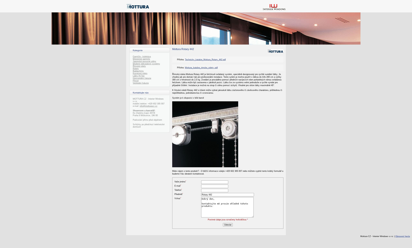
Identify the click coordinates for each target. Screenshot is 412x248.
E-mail (177, 186)
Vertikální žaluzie (141, 83)
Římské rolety (139, 66)
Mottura (176, 49)
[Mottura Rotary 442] (205, 166)
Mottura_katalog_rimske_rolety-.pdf (201, 67)
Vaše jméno (180, 181)
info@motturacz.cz (148, 106)
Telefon (178, 190)
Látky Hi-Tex (139, 76)
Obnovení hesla (402, 236)
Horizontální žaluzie (142, 78)
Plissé (136, 80)
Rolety (136, 68)
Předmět (178, 194)
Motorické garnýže (141, 59)
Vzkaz (177, 198)
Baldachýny (138, 71)
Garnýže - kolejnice (142, 56)
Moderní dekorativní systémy (146, 64)
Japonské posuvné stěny (144, 61)
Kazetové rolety (140, 73)
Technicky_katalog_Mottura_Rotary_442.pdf (205, 59)
